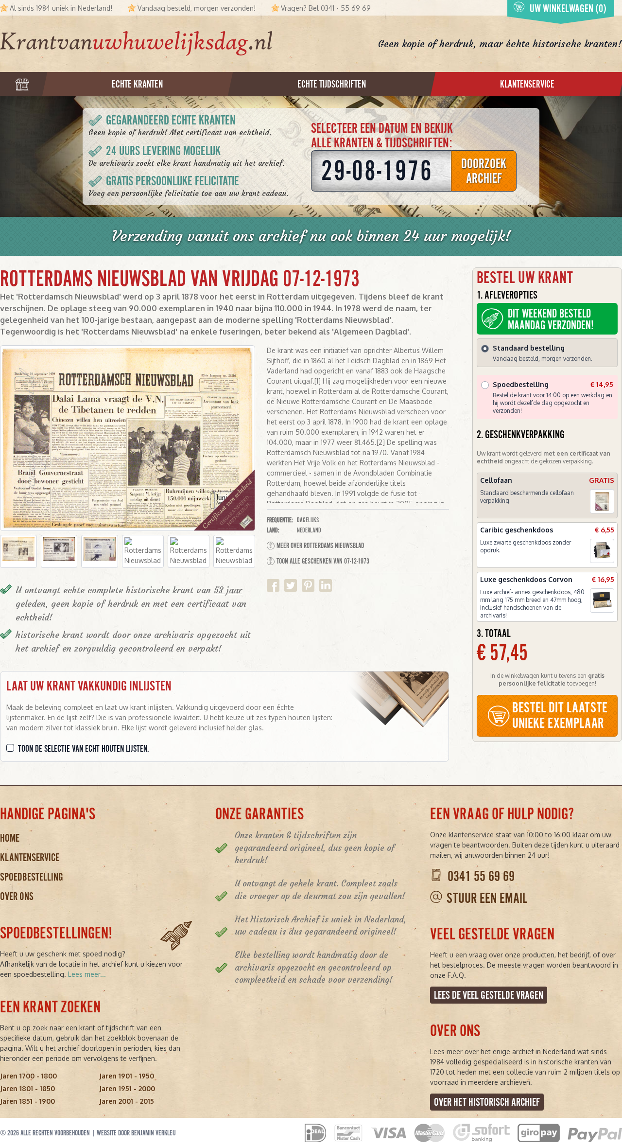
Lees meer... (87, 974)
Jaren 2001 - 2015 (126, 1101)
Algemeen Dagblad (370, 331)
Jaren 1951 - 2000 (127, 1088)
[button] (18, 551)
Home (9, 838)
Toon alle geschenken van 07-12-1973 (322, 561)
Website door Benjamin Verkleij (136, 1133)
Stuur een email (487, 898)
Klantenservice (29, 857)
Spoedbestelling (31, 876)
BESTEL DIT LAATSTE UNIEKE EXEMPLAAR (559, 715)
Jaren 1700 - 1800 (28, 1076)
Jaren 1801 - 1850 (27, 1088)
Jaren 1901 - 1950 (126, 1076)
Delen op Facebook (273, 585)
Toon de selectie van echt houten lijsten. (83, 748)
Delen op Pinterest (308, 585)
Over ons (17, 896)
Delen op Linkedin (325, 585)
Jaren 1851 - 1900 (27, 1101)
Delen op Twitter (290, 585)
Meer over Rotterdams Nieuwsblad (320, 545)
